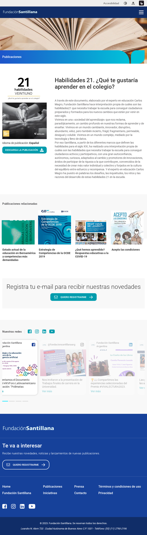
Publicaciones (52, 486)
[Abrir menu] (141, 12)
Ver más (47, 391)
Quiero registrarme (73, 297)
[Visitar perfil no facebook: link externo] (29, 331)
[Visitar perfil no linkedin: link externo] (44, 331)
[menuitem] (125, 3)
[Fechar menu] (141, 5)
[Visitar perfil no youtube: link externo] (52, 331)
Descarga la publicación (21, 150)
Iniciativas (50, 493)
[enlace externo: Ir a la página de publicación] (63, 362)
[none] (125, 3)
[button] (5, 401)
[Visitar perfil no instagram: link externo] (37, 331)
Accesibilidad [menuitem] (111, 3)
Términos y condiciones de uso (119, 486)
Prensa (79, 486)
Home (6, 486)
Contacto (80, 493)
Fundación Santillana (16, 493)
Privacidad (105, 493)
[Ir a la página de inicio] (75, 12)
